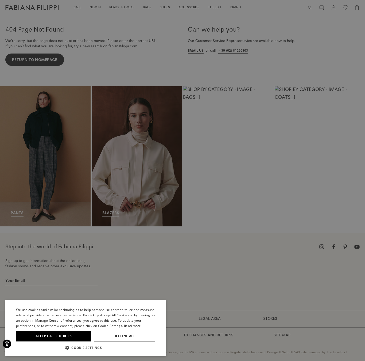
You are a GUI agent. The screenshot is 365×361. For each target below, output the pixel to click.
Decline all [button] (124, 336)
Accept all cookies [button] (54, 336)
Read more (132, 326)
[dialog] (182, 180)
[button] (85, 347)
